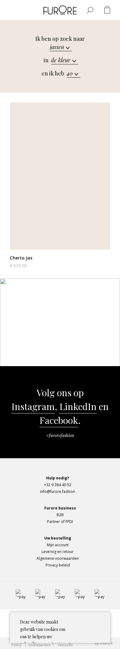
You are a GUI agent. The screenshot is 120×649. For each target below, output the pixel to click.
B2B (60, 514)
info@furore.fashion (82, 330)
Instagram (33, 406)
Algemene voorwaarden (58, 558)
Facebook (58, 420)
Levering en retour (58, 551)
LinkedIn (78, 406)
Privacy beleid (58, 565)
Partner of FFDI (60, 521)
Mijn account (58, 544)
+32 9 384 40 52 (57, 484)
